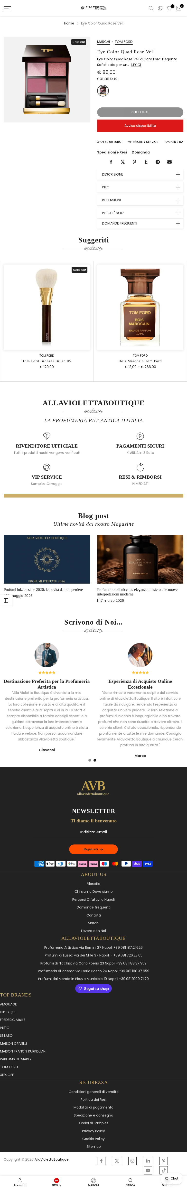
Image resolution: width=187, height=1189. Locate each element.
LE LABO (6, 1035)
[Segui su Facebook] (101, 1161)
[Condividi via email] (169, 162)
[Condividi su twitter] (123, 162)
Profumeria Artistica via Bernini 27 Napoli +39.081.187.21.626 (93, 947)
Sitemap (93, 1146)
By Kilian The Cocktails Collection (37, 589)
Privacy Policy (93, 1131)
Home (69, 23)
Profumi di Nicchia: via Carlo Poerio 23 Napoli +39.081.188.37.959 (93, 963)
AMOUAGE (8, 1004)
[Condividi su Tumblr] (146, 162)
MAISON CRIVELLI (13, 1043)
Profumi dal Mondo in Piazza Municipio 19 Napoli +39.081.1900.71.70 (93, 979)
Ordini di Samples (93, 1123)
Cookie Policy (93, 1139)
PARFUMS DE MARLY (16, 1059)
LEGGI (136, 65)
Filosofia (93, 884)
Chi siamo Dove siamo (94, 891)
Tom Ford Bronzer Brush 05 (46, 361)
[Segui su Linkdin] (148, 1161)
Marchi (93, 923)
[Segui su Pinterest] (163, 1161)
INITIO (4, 1028)
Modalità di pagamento (93, 1107)
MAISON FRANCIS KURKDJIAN (23, 1051)
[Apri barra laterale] (6, 600)
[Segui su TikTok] (163, 1170)
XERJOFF (7, 1075)
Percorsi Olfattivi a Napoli (93, 899)
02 (103, 90)
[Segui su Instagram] (132, 1161)
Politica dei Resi (93, 1099)
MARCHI (103, 41)
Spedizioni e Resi (112, 152)
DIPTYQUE (8, 1012)
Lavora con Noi (93, 931)
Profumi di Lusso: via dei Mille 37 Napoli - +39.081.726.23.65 (93, 955)
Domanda (141, 152)
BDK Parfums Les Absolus (124, 589)
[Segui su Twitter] (117, 1161)
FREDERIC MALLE (13, 1020)
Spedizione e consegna (93, 1115)
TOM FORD (124, 41)
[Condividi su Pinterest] (134, 162)
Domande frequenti (94, 907)
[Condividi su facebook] (111, 162)
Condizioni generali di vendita (94, 1092)
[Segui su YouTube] (148, 1170)
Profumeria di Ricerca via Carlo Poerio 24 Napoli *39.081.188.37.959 (93, 971)
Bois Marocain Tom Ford (140, 361)
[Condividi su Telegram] (158, 162)
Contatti (93, 915)
